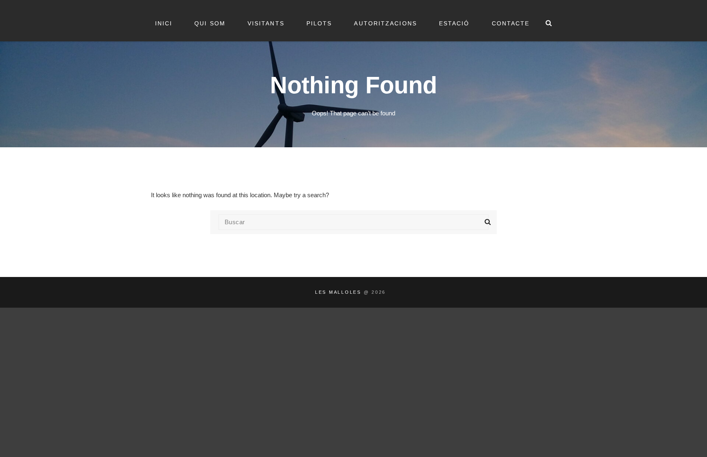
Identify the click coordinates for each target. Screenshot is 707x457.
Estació (454, 23)
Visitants (266, 23)
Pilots (319, 23)
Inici (164, 23)
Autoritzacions (385, 23)
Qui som (209, 23)
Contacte (511, 23)
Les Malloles (338, 292)
